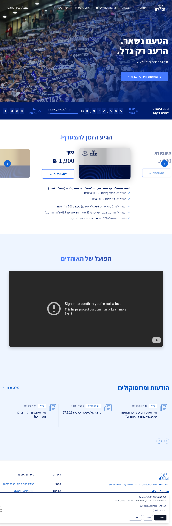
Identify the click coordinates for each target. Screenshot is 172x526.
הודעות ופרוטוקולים (106, 7)
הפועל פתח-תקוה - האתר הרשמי (18, 484)
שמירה (148, 517)
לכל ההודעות (12, 387)
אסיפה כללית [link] (93, 406)
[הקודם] (166, 441)
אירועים (57, 490)
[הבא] (159, 441)
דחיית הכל (135, 517)
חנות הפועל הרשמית (24, 490)
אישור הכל (160, 517)
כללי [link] (153, 406)
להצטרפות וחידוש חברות (146, 77)
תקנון (58, 484)
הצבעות (126, 7)
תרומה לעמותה (82, 7)
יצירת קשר (63, 7)
